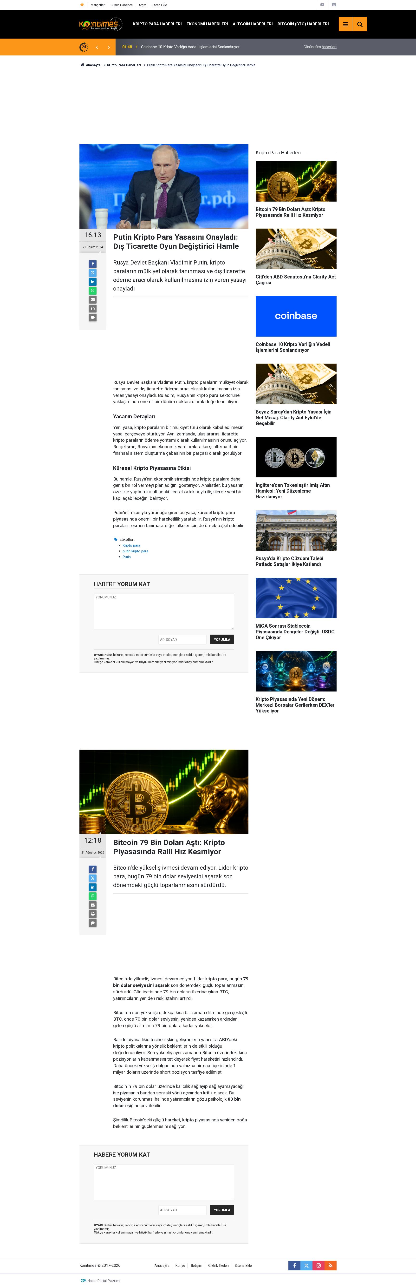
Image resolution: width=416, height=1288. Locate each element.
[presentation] (97, 47)
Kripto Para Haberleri (157, 23)
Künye (180, 1266)
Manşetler (97, 5)
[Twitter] (93, 273)
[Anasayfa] (82, 5)
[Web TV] (322, 4)
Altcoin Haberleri (253, 23)
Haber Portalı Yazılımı (104, 1281)
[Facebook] (93, 264)
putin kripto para (135, 551)
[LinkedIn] (93, 282)
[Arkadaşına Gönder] (93, 300)
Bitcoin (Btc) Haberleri (303, 23)
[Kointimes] (101, 23)
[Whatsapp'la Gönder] (93, 291)
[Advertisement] (208, 105)
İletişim (196, 1266)
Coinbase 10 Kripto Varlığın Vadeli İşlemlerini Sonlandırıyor (190, 47)
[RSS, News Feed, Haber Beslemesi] (331, 1265)
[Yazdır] (93, 308)
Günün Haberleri (121, 5)
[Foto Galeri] (334, 4)
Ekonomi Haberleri (207, 23)
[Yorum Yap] (93, 317)
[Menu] (345, 24)
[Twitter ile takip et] (306, 1265)
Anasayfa (162, 1266)
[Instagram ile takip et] (318, 1265)
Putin (127, 557)
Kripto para (131, 545)
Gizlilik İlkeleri (218, 1266)
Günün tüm (320, 47)
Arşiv (142, 5)
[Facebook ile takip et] (294, 1265)
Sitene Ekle (159, 5)
